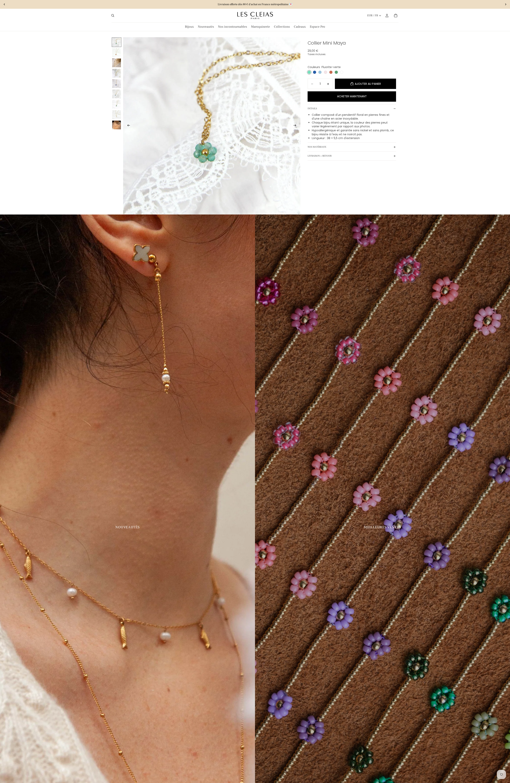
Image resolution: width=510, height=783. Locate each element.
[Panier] (395, 15)
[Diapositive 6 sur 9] (116, 94)
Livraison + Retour (320, 155)
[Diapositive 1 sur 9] (116, 42)
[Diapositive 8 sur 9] (116, 114)
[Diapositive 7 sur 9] (116, 104)
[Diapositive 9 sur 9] (116, 125)
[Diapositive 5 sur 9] (116, 83)
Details (312, 108)
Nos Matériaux (317, 146)
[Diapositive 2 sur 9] (116, 52)
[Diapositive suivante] (505, 4)
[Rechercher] (112, 15)
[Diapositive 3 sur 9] (116, 63)
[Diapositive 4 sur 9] (116, 73)
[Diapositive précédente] (4, 4)
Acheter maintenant (352, 96)
